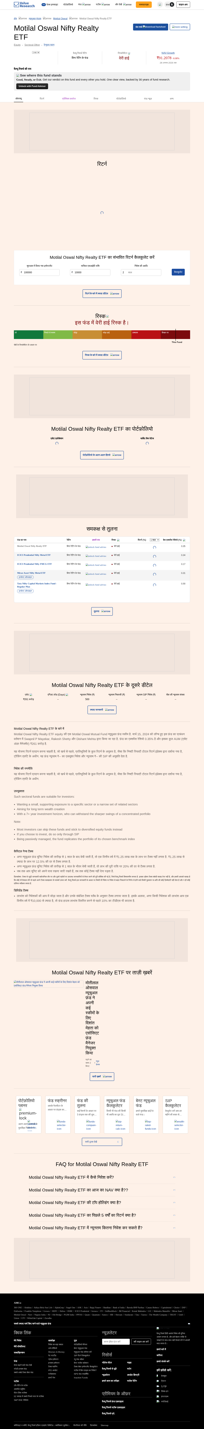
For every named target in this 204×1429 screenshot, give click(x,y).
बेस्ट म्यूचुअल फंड (80, 1348)
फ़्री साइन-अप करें (141, 1341)
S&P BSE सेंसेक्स (21, 1400)
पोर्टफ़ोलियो (68, 4)
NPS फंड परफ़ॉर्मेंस (81, 1374)
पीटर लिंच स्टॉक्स (20, 1393)
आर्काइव (51, 1340)
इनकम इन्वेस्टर (53, 1363)
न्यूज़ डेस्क (98, 1063)
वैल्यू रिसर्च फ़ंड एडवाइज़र (113, 1401)
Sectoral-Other (32, 45)
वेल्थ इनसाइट (52, 4)
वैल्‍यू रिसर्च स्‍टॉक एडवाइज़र (113, 1407)
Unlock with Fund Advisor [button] (32, 86)
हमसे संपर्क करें (163, 1361)
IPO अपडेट (52, 1370)
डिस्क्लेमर (93, 1425)
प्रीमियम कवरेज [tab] (69, 98)
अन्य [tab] (172, 98)
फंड (80, 4)
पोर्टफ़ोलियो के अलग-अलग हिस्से (97, 455)
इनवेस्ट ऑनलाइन (25, 577)
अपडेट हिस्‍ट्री (133, 1375)
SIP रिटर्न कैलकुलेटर (82, 1355)
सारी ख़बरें (96, 1076)
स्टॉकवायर (52, 1374)
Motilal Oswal (60, 18)
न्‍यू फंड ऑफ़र (79, 1359)
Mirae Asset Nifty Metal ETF (31, 573)
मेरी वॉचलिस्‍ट (19, 1346)
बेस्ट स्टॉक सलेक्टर (81, 1363)
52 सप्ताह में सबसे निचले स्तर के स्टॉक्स (29, 1396)
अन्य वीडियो (52, 1348)
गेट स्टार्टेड (52, 1355)
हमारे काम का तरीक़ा (110, 1381)
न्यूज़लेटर (106, 1375)
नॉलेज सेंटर (107, 1362)
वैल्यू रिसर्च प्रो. (108, 1413)
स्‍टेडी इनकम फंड (20, 1369)
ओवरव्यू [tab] (18, 98)
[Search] (160, 4)
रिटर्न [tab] (42, 98)
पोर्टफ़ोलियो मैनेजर (80, 1344)
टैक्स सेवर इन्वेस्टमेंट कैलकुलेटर (86, 1366)
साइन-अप (183, 4)
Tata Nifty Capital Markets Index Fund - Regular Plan (37, 585)
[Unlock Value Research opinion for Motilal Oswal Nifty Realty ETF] (96, 547)
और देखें (118, 4)
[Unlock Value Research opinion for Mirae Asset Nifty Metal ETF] (96, 574)
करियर (159, 1355)
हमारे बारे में (161, 1349)
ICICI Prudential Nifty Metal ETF (34, 555)
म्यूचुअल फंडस (35, 18)
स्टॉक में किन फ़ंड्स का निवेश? (85, 1370)
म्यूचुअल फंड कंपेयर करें (83, 1352)
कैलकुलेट (178, 272)
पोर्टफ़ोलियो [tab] (121, 98)
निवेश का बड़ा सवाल (55, 1344)
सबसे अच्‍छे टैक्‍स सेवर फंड (23, 1372)
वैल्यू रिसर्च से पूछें (109, 1368)
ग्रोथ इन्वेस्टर (53, 1359)
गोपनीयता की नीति (80, 1425)
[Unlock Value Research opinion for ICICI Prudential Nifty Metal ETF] (96, 556)
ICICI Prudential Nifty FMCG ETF (34, 564)
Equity (17, 45)
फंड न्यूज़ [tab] (148, 98)
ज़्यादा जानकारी (97, 709)
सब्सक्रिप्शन (19, 1352)
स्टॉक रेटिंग (132, 1381)
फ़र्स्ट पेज (51, 1377)
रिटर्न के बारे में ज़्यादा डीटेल (97, 293)
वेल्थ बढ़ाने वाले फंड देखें (23, 1365)
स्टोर (129, 1368)
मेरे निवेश (17, 1340)
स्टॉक (98, 4)
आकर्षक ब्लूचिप (19, 1389)
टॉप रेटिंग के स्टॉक (21, 1385)
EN (167, 4)
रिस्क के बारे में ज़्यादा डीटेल (97, 355)
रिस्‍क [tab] (96, 98)
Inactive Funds (81, 1377)
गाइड (129, 1362)
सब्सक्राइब (144, 4)
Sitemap (104, 1425)
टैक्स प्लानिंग (52, 1366)
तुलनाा (97, 611)
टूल (75, 1340)
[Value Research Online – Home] (24, 4)
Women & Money (56, 1352)
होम (15, 18)
